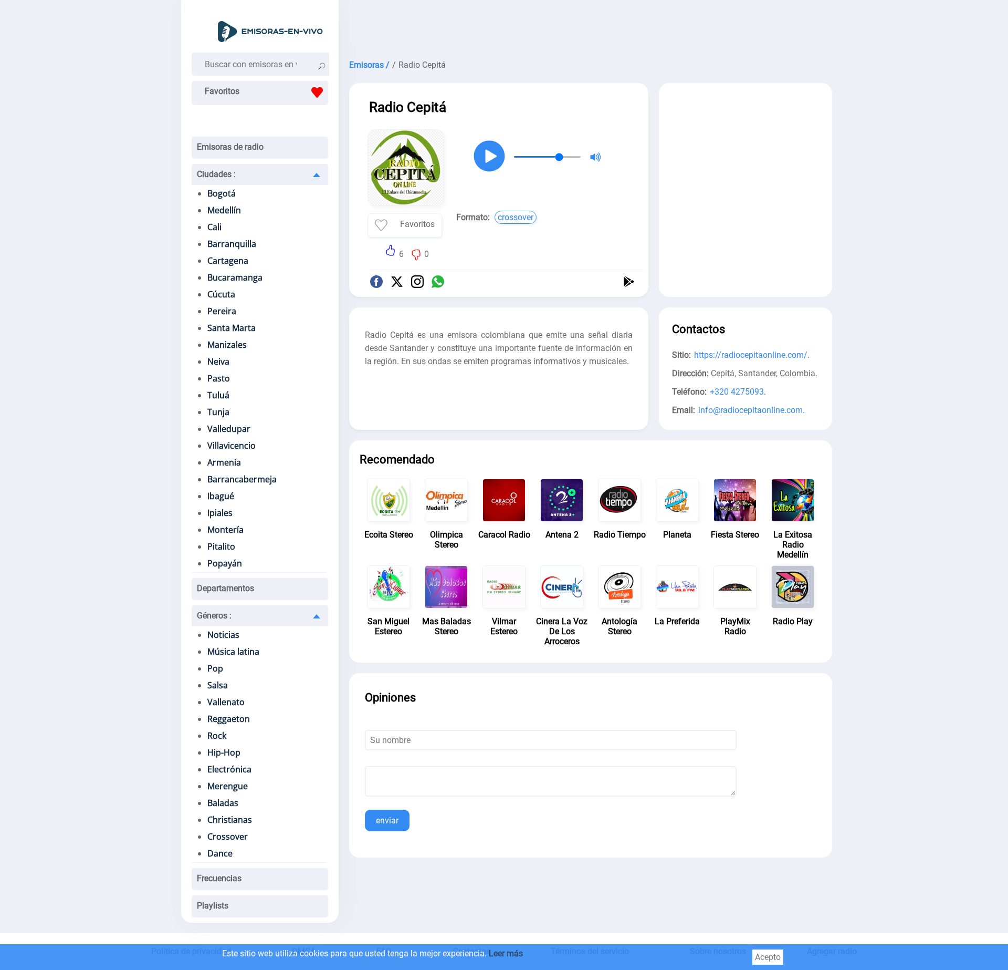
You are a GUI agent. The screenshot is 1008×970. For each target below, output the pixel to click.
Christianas (229, 819)
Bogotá (221, 193)
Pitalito (221, 546)
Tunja (218, 412)
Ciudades (216, 174)
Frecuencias (219, 878)
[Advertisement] (590, 26)
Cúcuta (221, 294)
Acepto (768, 957)
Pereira (221, 311)
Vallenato (226, 702)
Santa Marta (231, 328)
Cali (214, 227)
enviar (387, 820)
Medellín (224, 210)
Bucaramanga (234, 277)
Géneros (214, 616)
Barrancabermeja (242, 479)
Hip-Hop (223, 752)
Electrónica (229, 769)
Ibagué (220, 496)
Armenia (224, 462)
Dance (220, 853)
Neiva (218, 361)
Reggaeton (228, 719)
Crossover (227, 836)
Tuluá (218, 395)
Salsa (217, 685)
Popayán (224, 563)
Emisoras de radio (230, 147)
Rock (216, 735)
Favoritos (222, 91)
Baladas (222, 803)
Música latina (233, 651)
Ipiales (220, 513)
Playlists (212, 906)
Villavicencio (231, 445)
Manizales (227, 344)
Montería (225, 529)
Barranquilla (231, 244)
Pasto (218, 378)
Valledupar (228, 429)
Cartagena (227, 260)
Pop (215, 668)
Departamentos (225, 588)
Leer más (506, 953)
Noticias (223, 635)
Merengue (227, 786)
